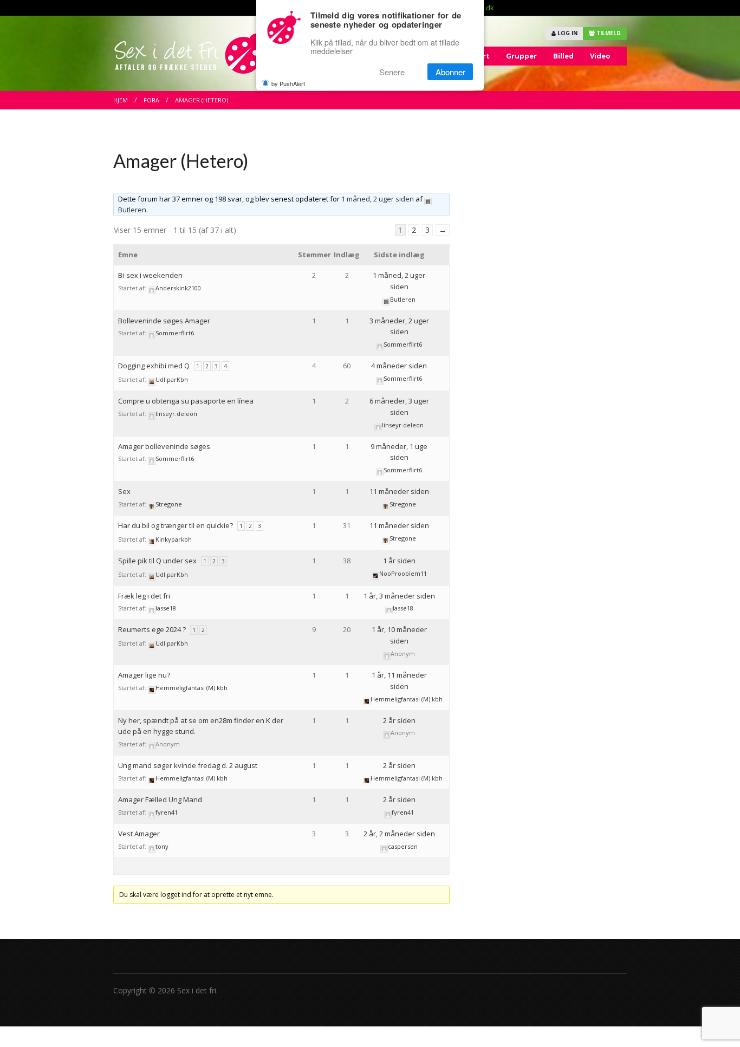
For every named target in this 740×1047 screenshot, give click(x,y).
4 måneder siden (399, 365)
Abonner (450, 71)
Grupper (521, 56)
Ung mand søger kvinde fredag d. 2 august (187, 765)
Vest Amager (139, 833)
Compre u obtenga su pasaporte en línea (186, 401)
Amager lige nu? (144, 675)
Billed (563, 56)
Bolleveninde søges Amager (164, 321)
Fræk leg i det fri (144, 596)
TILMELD (608, 33)
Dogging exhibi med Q (154, 365)
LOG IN (566, 33)
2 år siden (399, 720)
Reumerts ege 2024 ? (152, 629)
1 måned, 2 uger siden (377, 199)
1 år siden (399, 560)
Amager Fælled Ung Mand (160, 799)
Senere (392, 71)
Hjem (120, 100)
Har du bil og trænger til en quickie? (175, 525)
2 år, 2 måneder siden (399, 833)
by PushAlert (288, 83)
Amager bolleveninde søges (164, 446)
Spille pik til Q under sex (157, 560)
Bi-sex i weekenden (150, 275)
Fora (151, 100)
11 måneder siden (399, 491)
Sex (124, 491)
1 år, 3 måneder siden (399, 596)
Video (600, 56)
